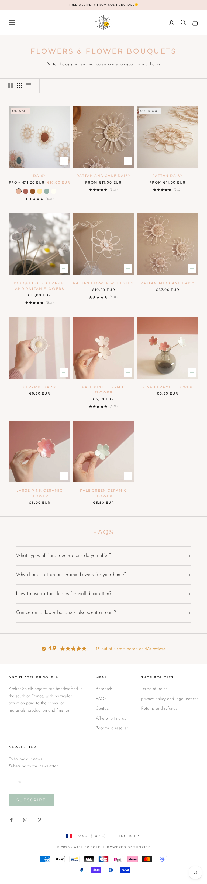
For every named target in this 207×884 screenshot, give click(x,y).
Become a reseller (112, 728)
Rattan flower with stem (103, 283)
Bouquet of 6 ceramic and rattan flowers (39, 285)
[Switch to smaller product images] (19, 86)
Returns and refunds (159, 708)
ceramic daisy (39, 387)
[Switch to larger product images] (10, 86)
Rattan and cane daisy (104, 176)
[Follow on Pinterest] (39, 820)
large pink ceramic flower (39, 493)
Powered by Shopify (128, 847)
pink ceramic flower (167, 387)
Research (104, 689)
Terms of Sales (154, 689)
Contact (103, 708)
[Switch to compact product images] (28, 86)
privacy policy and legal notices (169, 699)
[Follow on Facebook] (11, 820)
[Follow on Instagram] (25, 820)
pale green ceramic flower (103, 493)
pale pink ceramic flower (103, 389)
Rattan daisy (167, 176)
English (127, 836)
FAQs (101, 699)
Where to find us (111, 718)
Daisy (39, 176)
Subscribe (31, 799)
